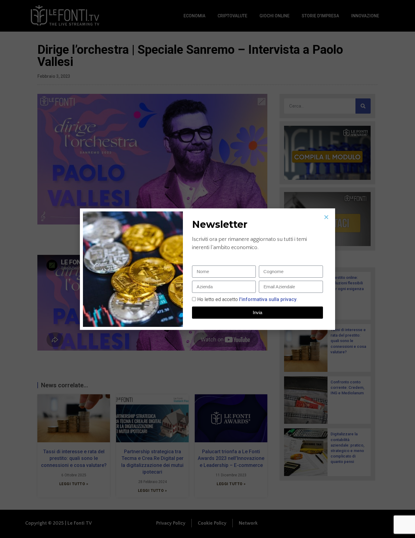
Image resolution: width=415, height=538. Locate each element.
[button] (326, 217)
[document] (207, 269)
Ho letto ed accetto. (247, 299)
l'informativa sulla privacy (267, 299)
